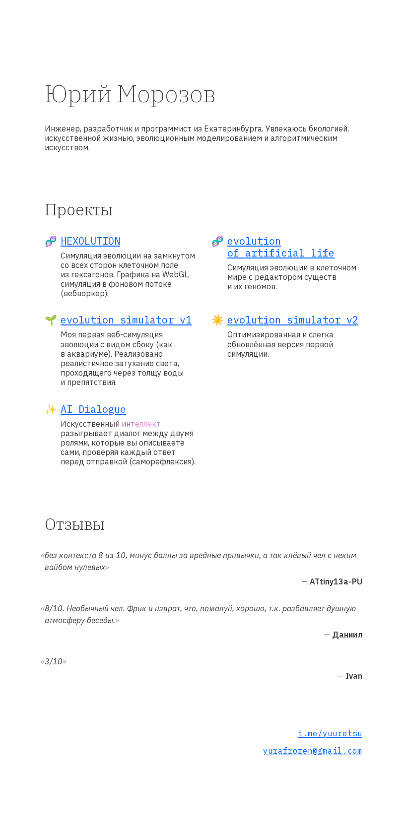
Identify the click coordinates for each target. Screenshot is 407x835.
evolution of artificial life (281, 246)
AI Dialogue (93, 409)
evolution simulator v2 (292, 319)
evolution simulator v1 (126, 319)
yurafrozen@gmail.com (312, 751)
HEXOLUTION (90, 241)
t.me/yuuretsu (330, 733)
